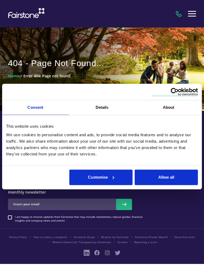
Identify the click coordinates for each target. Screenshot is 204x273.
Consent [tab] (35, 107)
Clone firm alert (184, 237)
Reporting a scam (145, 242)
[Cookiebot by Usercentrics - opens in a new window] (174, 92)
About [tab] (169, 107)
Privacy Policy (18, 237)
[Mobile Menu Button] (192, 14)
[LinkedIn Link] (86, 253)
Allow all (166, 177)
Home (13, 76)
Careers (122, 242)
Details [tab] (102, 107)
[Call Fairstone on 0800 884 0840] (179, 14)
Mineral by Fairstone (115, 237)
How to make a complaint (50, 237)
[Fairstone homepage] (25, 13)
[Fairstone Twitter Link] (117, 253)
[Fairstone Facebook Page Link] (97, 253)
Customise (98, 177)
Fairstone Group (84, 237)
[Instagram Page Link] (107, 253)
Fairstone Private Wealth (151, 237)
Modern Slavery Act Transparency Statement (81, 242)
